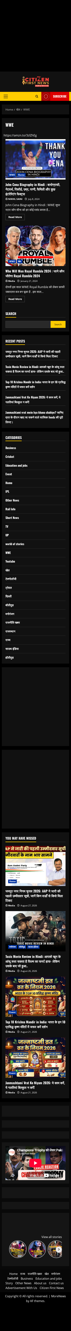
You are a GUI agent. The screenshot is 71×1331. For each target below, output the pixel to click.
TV (6, 526)
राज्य (7, 640)
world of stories (14, 544)
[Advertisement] (35, 36)
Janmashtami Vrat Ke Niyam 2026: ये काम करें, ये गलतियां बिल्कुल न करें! (35, 1085)
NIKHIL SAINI (15, 199)
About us (40, 1283)
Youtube (10, 561)
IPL (7, 491)
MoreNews (58, 1296)
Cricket (9, 456)
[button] (6, 96)
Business (10, 448)
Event (8, 474)
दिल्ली (8, 596)
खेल (19, 261)
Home (21, 174)
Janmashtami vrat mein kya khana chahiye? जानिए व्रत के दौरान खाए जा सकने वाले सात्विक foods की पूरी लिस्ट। (34, 417)
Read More (16, 217)
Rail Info (10, 509)
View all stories (52, 1237)
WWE (12, 174)
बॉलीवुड (9, 605)
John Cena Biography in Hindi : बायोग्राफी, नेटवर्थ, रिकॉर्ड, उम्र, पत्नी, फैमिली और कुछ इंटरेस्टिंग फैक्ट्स (35, 159)
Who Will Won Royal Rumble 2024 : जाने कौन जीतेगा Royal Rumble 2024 (35, 246)
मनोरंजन (9, 614)
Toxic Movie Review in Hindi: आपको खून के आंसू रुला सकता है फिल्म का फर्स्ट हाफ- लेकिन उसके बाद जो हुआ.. (34, 369)
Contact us (56, 1283)
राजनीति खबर (12, 622)
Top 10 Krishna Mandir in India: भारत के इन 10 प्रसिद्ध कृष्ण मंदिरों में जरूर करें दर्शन (35, 1024)
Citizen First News (52, 1288)
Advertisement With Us (21, 1288)
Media (11, 281)
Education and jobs (16, 465)
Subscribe (59, 96)
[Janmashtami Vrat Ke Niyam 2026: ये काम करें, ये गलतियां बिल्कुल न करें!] (35, 1057)
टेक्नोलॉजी (10, 578)
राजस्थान (10, 631)
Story (9, 1283)
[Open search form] (37, 96)
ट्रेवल (8, 587)
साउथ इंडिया (12, 648)
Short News (12, 517)
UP (7, 535)
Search (10, 313)
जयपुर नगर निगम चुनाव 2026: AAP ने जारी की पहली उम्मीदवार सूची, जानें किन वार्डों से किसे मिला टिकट (32, 353)
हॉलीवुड (9, 657)
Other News (12, 500)
